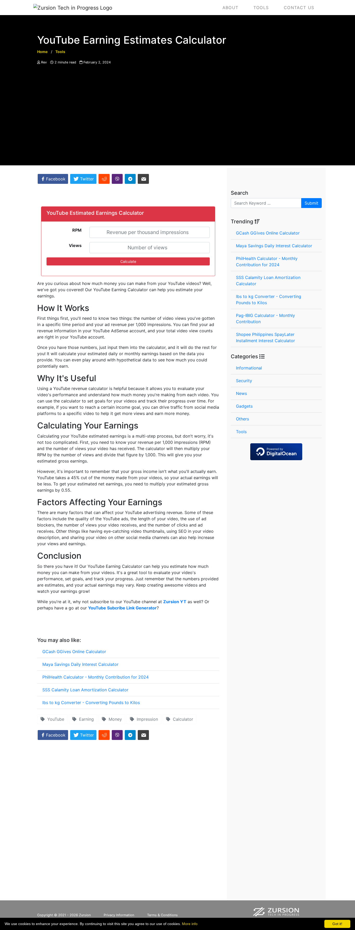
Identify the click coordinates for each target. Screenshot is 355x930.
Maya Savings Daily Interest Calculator (80, 664)
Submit (311, 203)
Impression (146, 719)
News (241, 393)
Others (242, 418)
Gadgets (244, 406)
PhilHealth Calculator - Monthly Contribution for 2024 (95, 677)
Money (114, 719)
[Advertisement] (177, 129)
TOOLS (261, 7)
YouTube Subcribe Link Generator (122, 607)
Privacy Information (119, 915)
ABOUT (230, 7)
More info (190, 924)
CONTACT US (299, 7)
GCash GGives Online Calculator (74, 651)
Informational (249, 367)
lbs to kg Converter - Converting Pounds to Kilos (91, 702)
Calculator (181, 719)
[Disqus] (128, 822)
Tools (241, 431)
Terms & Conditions (162, 915)
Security (244, 380)
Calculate (128, 261)
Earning (85, 719)
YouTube (54, 719)
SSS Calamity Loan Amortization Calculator (85, 689)
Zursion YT (174, 601)
